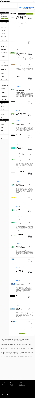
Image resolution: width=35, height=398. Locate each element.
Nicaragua (7, 345)
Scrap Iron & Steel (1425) (4, 83)
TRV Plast (18, 308)
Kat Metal (18, 40)
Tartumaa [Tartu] (19, 148)
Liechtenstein (10, 352)
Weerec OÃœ (18, 184)
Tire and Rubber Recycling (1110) (4, 90)
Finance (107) (2, 127)
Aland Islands (18, 352)
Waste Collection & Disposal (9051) (4, 94)
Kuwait (12, 356)
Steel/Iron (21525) (3, 114)
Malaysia (27, 353)
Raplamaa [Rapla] (18, 309)
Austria (4, 349)
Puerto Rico (16, 343)
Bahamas (26, 344)
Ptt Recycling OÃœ (19, 123)
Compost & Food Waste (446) (4, 36)
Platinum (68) (2, 133)
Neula (17, 295)
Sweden (15, 349)
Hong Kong (30, 353)
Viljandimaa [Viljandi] (19, 340)
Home (1, 10)
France (9, 348)
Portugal (32, 348)
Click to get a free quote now (29, 7)
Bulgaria (26, 349)
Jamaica (23, 344)
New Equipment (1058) (3, 69)
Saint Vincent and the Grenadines (24, 345)
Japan (4, 356)
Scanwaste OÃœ (19, 246)
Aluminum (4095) (3, 103)
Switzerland (20, 348)
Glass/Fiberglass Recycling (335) (4, 53)
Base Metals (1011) (3, 121)
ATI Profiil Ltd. (18, 100)
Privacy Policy (8, 397)
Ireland (1, 349)
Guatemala (20, 344)
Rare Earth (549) (3, 136)
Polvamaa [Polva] (3, 340)
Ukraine (24, 349)
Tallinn (17, 18)
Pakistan (18, 353)
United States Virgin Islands (22, 343)
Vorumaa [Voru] (24, 340)
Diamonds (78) (2, 124)
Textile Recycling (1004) (4, 88)
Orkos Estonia (18, 258)
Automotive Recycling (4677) (4, 25)
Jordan (26, 356)
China (15, 353)
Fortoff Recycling (19, 234)
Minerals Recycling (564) (4, 63)
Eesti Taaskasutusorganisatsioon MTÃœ (21, 53)
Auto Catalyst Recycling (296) (4, 24)
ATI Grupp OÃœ (19, 134)
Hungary (18, 349)
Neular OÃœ (18, 196)
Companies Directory (5, 10)
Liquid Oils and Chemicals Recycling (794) (4, 62)
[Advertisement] (9, 5)
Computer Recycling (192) (4, 40)
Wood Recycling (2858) (3, 99)
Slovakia (21, 349)
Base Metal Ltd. (19, 283)
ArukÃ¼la (17, 114)
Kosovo (9, 353)
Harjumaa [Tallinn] (20, 18)
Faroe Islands (2, 353)
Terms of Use (12, 397)
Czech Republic (28, 348)
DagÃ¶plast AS (19, 209)
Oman (23, 356)
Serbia (32, 349)
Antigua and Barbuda (3, 345)
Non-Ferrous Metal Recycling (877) (4, 71)
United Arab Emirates (22, 353)
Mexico (13, 343)
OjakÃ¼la (17, 247)
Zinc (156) (2, 117)
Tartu (16, 148)
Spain (3, 348)
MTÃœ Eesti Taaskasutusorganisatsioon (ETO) (21, 90)
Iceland (1, 352)
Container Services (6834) (4, 42)
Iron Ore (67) (2, 130)
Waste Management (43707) (4, 96)
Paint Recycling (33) (3, 73)
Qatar (31, 356)
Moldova (4, 352)
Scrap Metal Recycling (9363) (4, 85)
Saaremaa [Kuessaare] (8, 340)
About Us (3, 384)
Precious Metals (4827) (4, 111)
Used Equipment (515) (3, 92)
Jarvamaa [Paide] (21, 247)
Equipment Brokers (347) (4, 46)
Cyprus (1, 356)
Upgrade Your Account (29, 13)
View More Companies (22, 333)
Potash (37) (2, 135)
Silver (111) (2, 138)
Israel (9, 356)
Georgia (21, 356)
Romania (24, 348)
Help (2, 388)
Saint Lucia (15, 345)
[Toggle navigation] (34, 1)
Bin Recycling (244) (3, 30)
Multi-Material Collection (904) (4, 65)
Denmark (12, 349)
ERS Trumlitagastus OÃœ (21, 113)
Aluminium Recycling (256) (4, 22)
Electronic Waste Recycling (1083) (4, 44)
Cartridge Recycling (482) (4, 33)
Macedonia (29, 352)
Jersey (32, 352)
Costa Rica (29, 344)
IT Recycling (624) (3, 56)
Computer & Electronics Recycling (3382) (3, 38)
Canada (10, 343)
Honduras (30, 345)
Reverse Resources (19, 147)
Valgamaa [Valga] (14, 340)
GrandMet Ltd (18, 76)
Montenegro (14, 352)
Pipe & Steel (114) (3, 76)
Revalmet (18, 320)
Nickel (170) (2, 109)
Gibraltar (6, 353)
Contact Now (17, 26)
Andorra (7, 352)
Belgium (17, 348)
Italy (1, 348)
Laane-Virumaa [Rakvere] (15, 339)
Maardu (17, 77)
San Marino (22, 352)
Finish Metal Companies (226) (4, 49)
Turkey (11, 353)
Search (4, 18)
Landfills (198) (2, 59)
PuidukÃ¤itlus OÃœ (20, 171)
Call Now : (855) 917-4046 (22, 7)
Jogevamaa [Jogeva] (8, 339)
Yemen (28, 356)
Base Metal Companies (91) (4, 27)
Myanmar (7, 356)
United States (7, 343)
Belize (18, 345)
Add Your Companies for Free (21, 13)
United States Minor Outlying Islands (5, 344)
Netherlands (6, 348)
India (13, 353)
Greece (9, 349)
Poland (14, 348)
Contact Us (3, 385)
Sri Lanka (14, 356)
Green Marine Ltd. (19, 222)
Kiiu (16, 185)
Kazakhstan (18, 356)
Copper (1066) (2, 106)
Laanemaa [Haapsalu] (21, 339)
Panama (11, 344)
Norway (29, 349)
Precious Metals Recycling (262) (4, 82)
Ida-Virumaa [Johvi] (3, 339)
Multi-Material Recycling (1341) (4, 67)
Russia (12, 348)
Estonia (23, 18)
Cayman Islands (11, 345)
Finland (6, 349)
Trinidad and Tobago (15, 344)
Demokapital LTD (19, 270)
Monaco (26, 352)
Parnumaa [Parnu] (27, 339)
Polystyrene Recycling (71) (4, 79)
